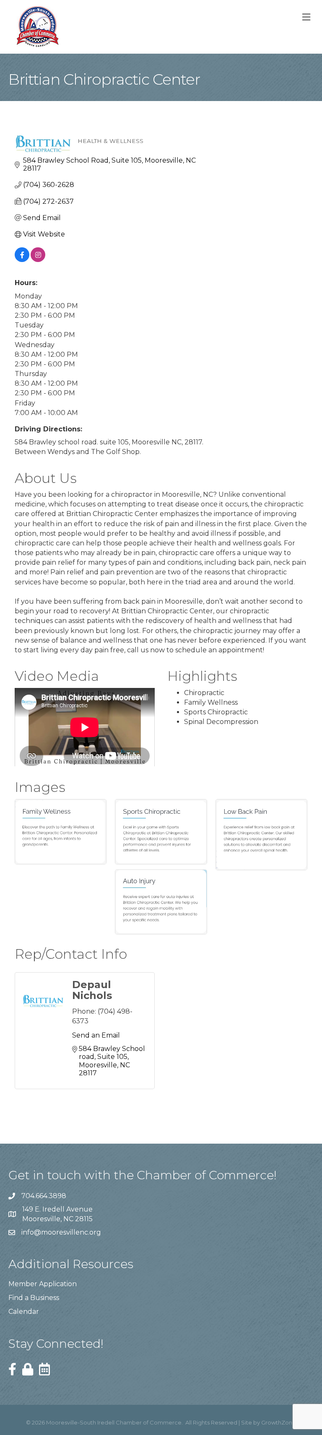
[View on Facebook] (22, 260)
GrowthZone (278, 1422)
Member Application (42, 1284)
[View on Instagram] (38, 260)
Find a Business (33, 1298)
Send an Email (96, 1035)
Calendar (23, 1312)
